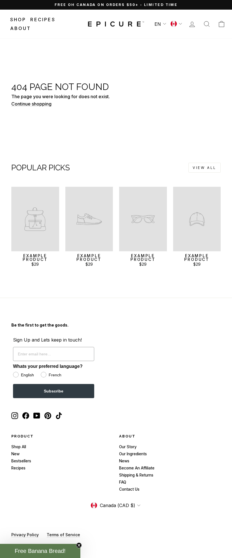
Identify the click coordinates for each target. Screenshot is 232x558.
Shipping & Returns (136, 475)
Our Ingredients (133, 454)
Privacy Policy (25, 534)
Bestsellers (21, 461)
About (20, 28)
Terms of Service (63, 534)
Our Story (128, 447)
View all (204, 168)
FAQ (122, 482)
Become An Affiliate (136, 468)
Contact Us (129, 489)
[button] (40, 551)
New (15, 454)
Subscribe (53, 391)
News (124, 461)
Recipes (42, 19)
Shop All (18, 447)
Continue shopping (31, 104)
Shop (18, 19)
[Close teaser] (79, 545)
